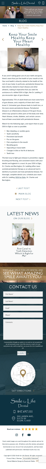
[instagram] (16, 435)
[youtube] (29, 435)
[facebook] (23, 435)
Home (4, 25)
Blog (12, 25)
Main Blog (24, 194)
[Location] (39, 3)
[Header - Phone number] (42, 3)
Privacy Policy (11, 458)
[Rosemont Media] (37, 461)
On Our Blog (21, 218)
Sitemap (19, 458)
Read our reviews (13, 429)
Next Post (22, 199)
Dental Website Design (14, 461)
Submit (21, 353)
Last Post (24, 188)
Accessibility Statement (30, 458)
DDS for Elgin (20, 177)
